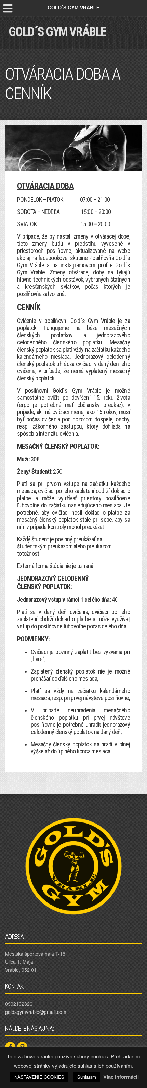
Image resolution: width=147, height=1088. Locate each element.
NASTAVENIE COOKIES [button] (39, 1077)
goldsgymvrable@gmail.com (35, 1011)
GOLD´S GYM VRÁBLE (57, 32)
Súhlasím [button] (86, 1077)
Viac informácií (121, 1076)
